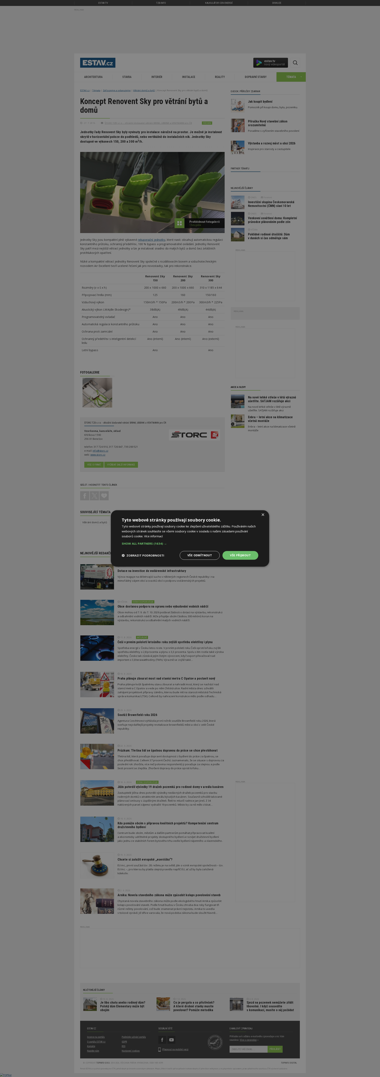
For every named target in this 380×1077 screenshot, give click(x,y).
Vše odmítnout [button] (199, 555)
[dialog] (190, 538)
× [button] (262, 514)
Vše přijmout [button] (240, 555)
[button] (190, 543)
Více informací (153, 536)
